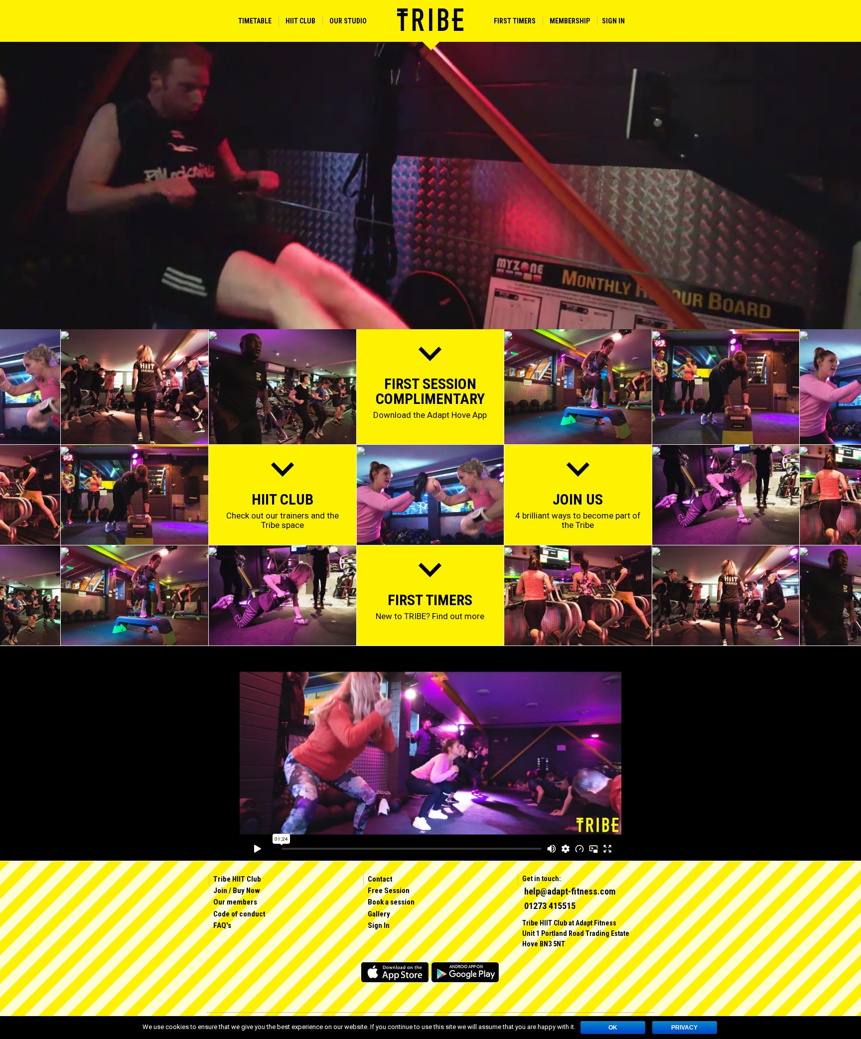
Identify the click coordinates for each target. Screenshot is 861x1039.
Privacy (684, 1027)
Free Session (389, 890)
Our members (235, 902)
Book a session (391, 902)
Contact (380, 879)
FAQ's (222, 925)
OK (612, 1027)
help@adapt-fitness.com (569, 891)
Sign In (613, 21)
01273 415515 (549, 906)
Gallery (379, 913)
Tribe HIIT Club (237, 879)
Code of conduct (239, 913)
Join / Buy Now (236, 890)
